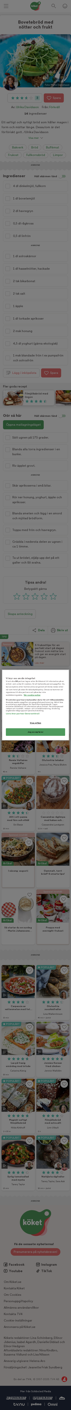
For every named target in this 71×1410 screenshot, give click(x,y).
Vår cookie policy (32, 695)
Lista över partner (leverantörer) (22, 714)
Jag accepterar (36, 732)
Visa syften (35, 723)
